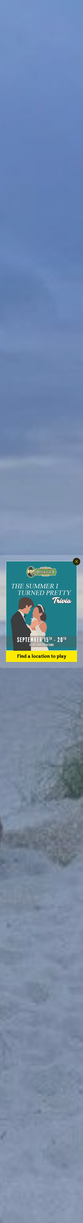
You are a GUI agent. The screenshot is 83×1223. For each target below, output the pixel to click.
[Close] (76, 561)
